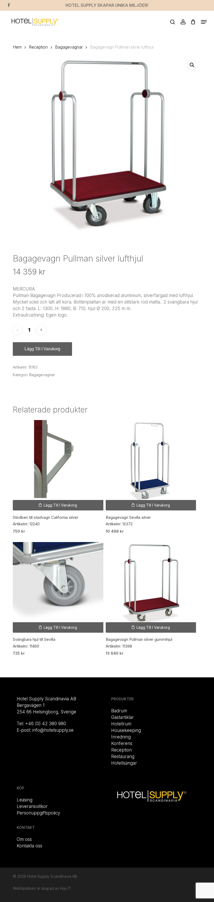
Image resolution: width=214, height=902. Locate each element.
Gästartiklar (122, 717)
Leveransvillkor (32, 806)
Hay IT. (66, 888)
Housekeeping (126, 730)
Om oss (24, 839)
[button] (204, 22)
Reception (38, 47)
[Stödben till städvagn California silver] (58, 465)
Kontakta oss (29, 845)
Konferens (121, 743)
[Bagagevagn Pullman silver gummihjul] (151, 587)
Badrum (119, 710)
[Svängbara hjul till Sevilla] (58, 587)
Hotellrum (121, 723)
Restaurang (122, 756)
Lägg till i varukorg (42, 349)
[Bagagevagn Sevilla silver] (151, 465)
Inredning (121, 737)
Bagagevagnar (69, 47)
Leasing (24, 799)
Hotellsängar (124, 763)
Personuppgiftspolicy (38, 813)
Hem (17, 47)
